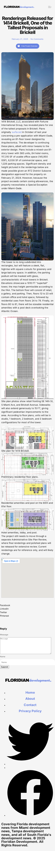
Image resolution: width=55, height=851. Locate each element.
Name (2, 656)
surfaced (16, 132)
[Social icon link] (30, 764)
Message (4, 634)
